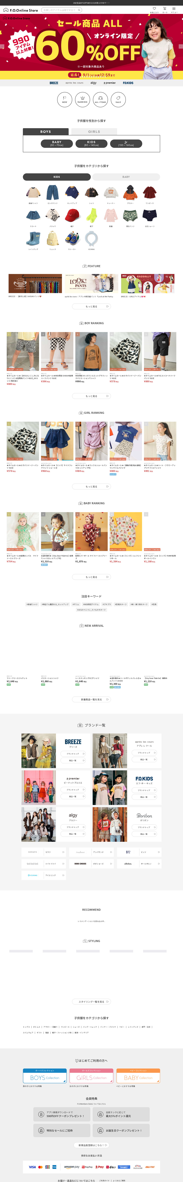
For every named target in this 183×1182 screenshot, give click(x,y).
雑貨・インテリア (82, 1032)
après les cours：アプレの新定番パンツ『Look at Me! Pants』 (89, 296)
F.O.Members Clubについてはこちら (91, 1104)
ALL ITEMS (100, 102)
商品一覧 (72, 760)
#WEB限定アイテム (91, 604)
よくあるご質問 (119, 1180)
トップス (26, 1027)
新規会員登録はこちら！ (91, 1145)
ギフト (39, 1032)
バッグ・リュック (90, 1027)
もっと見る (91, 306)
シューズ (76, 1027)
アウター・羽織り (50, 1027)
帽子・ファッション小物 (61, 1032)
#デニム (76, 604)
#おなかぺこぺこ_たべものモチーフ (91, 609)
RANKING (82, 102)
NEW (64, 102)
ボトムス (36, 1027)
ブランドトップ (73, 753)
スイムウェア (28, 1032)
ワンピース (65, 1027)
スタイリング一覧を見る (91, 1001)
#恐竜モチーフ (121, 604)
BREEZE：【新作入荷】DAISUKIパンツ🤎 (25, 296)
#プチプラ (107, 604)
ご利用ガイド (104, 1180)
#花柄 (154, 604)
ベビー (122, 1027)
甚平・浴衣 (146, 1027)
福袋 (47, 1032)
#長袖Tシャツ (32, 604)
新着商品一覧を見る (91, 699)
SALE (118, 102)
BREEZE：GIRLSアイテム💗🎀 (133, 296)
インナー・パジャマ (108, 1027)
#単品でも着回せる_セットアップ (55, 604)
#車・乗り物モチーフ (139, 604)
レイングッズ (133, 1027)
